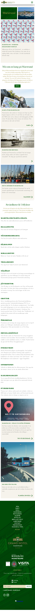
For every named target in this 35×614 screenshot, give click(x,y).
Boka (17, 510)
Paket (17, 508)
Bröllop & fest (17, 519)
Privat (15, 582)
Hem (17, 506)
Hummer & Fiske (17, 527)
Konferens (17, 512)
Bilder (17, 529)
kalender (27, 197)
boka (17, 86)
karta (29, 125)
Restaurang (17, 514)
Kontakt (17, 523)
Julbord (17, 516)
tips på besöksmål (24, 438)
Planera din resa (24, 495)
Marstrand (17, 521)
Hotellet (17, 517)
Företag (15, 580)
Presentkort (17, 525)
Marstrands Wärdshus (12, 590)
